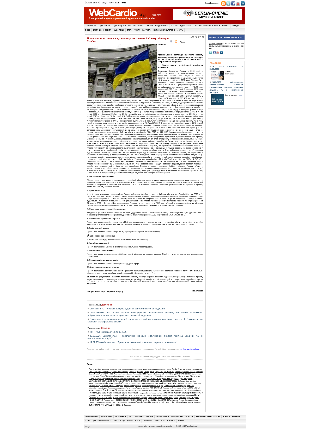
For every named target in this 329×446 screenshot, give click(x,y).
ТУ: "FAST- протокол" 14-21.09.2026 (108, 332)
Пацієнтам (127, 395)
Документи (107, 304)
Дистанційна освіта (102, 30)
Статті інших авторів (152, 402)
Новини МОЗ (197, 393)
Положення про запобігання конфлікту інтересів (130, 398)
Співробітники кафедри (125, 402)
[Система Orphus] (104, 357)
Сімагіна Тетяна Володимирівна (184, 400)
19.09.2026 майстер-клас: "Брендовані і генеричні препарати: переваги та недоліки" (133, 342)
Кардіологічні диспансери (151, 383)
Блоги (129, 30)
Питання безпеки (155, 426)
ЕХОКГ (87, 30)
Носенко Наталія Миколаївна (101, 395)
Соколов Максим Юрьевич (121, 369)
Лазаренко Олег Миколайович (175, 388)
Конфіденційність (168, 426)
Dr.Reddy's (109, 372)
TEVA (106, 374)
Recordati (178, 372)
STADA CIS (99, 374)
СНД (113, 402)
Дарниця (175, 379)
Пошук (103, 2)
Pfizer (152, 372)
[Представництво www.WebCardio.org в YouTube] (238, 5)
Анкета (135, 374)
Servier (91, 374)
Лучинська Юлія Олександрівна (161, 390)
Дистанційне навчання (100, 369)
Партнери (146, 30)
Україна (119, 405)
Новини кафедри (182, 393)
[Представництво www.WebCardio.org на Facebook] (233, 5)
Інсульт (109, 383)
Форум (180, 30)
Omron (146, 372)
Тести (137, 30)
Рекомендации (122, 400)
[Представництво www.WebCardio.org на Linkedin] (243, 5)
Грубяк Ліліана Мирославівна (125, 379)
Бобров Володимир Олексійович (177, 374)
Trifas (110, 374)
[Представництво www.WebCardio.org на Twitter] (228, 5)
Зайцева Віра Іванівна (187, 381)
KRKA (116, 372)
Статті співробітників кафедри (178, 402)
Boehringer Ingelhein (194, 369)
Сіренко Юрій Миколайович (100, 402)
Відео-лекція (110, 376)
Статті (138, 402)
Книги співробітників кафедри (152, 386)
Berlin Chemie (178, 369)
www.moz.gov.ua (179, 254)
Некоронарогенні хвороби (207, 26)
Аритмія (149, 26)
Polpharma (159, 372)
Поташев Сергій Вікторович (166, 398)
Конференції (156, 388)
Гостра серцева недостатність (101, 379)
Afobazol (146, 369)
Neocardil (140, 372)
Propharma (169, 372)
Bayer (169, 369)
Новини (225, 26)
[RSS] (176, 42)
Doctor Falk (100, 372)
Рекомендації (136, 400)
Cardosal (92, 372)
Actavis (139, 369)
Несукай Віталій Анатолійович (151, 393)
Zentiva (129, 374)
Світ (145, 400)
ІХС (129, 26)
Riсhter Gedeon (189, 372)
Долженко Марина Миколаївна (146, 381)
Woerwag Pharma (120, 374)
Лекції (191, 388)
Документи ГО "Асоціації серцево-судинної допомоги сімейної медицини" (128, 308)
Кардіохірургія (161, 26)
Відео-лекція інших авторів (127, 376)
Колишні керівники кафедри (175, 386)
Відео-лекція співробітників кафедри (154, 376)
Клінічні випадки (130, 386)
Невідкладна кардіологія (101, 393)
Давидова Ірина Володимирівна (156, 379)
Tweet (182, 42)
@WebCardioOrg (216, 44)
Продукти (194, 398)
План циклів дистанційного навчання (178, 395)
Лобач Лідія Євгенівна (140, 390)
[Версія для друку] (171, 42)
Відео (102, 376)
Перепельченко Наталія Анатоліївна (148, 395)
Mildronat (132, 372)
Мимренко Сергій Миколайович (187, 390)
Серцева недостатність (182, 26)
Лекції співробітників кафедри (117, 390)
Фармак (127, 405)
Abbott (133, 369)
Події (196, 395)
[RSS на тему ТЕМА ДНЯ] (220, 63)
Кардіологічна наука (132, 383)
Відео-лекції (119, 30)
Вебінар (96, 376)
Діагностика (106, 26)
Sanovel (199, 372)
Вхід (123, 2)
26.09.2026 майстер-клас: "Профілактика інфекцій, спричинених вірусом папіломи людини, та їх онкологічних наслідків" (226, 87)
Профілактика (91, 26)
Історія (116, 383)
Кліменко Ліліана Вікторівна (112, 386)
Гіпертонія (138, 26)
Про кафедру (184, 398)
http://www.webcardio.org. (189, 349)
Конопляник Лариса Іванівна (137, 388)
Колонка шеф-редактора (116, 388)
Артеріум (150, 374)
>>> (237, 74)
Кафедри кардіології (185, 383)
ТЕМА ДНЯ (109, 405)
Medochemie (123, 372)
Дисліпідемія (120, 26)
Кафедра (235, 26)
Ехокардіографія (169, 381)
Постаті (151, 398)
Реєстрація (114, 2)
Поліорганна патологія (164, 30)
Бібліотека (158, 374)
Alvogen (153, 369)
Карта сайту (92, 2)
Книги (139, 386)
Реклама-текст (109, 400)
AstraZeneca (161, 369)
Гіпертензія (184, 376)
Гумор (138, 379)
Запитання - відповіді (97, 383)
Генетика (174, 376)
